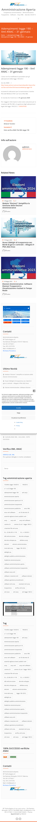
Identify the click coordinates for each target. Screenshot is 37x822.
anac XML (27, 508)
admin (8, 211)
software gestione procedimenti (13, 580)
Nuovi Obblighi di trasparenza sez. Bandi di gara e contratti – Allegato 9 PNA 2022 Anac (18, 244)
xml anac (7, 592)
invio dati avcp (8, 548)
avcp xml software (24, 520)
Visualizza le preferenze (18, 418)
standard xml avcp (24, 584)
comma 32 (7, 524)
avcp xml (13, 520)
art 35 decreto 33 (24, 512)
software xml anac (9, 584)
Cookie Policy (19, 422)
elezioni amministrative (19, 544)
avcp (5, 520)
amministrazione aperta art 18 (13, 500)
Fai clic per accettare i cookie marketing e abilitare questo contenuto (18, 609)
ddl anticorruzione (9, 536)
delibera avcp (24, 540)
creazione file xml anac (11, 528)
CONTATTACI (23, 106)
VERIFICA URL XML (9, 455)
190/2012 (25, 484)
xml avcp (15, 592)
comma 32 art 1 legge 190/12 (22, 524)
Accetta (18, 408)
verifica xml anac (20, 588)
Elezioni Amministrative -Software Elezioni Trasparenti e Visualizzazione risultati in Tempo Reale (17, 287)
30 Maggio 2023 (8, 281)
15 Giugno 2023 (8, 240)
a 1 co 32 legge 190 (10, 488)
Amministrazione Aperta (11, 496)
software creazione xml (11, 576)
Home (3, 35)
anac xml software (9, 512)
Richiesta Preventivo (9, 351)
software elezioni (27, 576)
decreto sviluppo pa (10, 540)
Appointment (15, 814)
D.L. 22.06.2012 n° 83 (10, 532)
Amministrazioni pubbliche (12, 508)
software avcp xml (9, 572)
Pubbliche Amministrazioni (12, 560)
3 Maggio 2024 (8, 201)
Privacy (18, 425)
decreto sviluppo (24, 536)
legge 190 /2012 (21, 548)
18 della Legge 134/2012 (11, 484)
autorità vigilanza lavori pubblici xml (15, 516)
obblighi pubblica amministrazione (14, 556)
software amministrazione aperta (14, 564)
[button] (34, 391)
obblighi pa (7, 552)
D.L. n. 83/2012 (24, 532)
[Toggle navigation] (18, 18)
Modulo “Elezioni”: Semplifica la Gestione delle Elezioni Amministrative (16, 205)
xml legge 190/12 (27, 592)
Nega (18, 413)
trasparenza (8, 588)
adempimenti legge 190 (14, 35)
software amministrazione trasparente (15, 568)
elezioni (6, 544)
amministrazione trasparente (13, 504)
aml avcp (24, 492)
